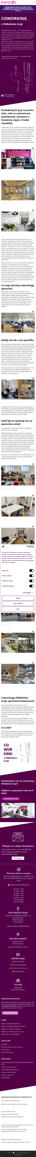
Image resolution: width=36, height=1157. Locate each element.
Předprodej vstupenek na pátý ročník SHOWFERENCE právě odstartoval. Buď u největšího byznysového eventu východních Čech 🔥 (18, 9)
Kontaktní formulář (18, 961)
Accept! (18, 598)
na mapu (25, 947)
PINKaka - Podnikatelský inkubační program (13, 1026)
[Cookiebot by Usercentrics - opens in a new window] (26, 547)
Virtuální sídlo (5, 1050)
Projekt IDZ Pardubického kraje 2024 (11, 1139)
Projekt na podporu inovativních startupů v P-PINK (15, 1142)
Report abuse (17, 1154)
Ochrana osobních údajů (8, 1111)
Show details (27, 592)
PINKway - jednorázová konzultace (10, 1023)
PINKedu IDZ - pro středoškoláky (10, 1034)
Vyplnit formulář (10, 1013)
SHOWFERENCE (5, 1078)
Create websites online (24, 1152)
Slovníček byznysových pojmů (9, 1069)
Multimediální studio (7, 1052)
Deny (18, 609)
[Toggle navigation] (34, 2)
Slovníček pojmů (19, 971)
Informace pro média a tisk (18, 968)
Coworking (4, 1044)
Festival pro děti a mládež (8, 1072)
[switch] (31, 575)
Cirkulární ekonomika (7, 1075)
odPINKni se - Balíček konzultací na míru (12, 1031)
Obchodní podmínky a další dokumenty (12, 1117)
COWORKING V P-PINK (11, 799)
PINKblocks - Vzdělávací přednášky (11, 1029)
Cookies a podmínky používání (9, 1114)
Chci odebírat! (18, 858)
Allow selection (18, 603)
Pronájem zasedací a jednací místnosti (12, 1047)
